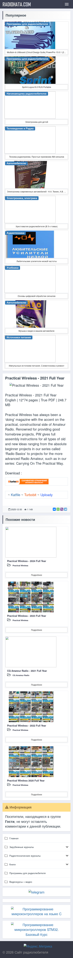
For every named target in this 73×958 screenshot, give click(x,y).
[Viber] (61, 509)
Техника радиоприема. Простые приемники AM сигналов (36, 156)
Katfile (15, 494)
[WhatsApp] (58, 509)
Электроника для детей (36, 121)
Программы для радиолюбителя (27, 873)
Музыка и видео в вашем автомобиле (36, 330)
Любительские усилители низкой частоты (36, 261)
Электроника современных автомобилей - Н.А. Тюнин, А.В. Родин (37, 191)
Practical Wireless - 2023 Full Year (26, 615)
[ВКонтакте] (54, 509)
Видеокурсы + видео (20, 881)
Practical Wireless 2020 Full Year (25, 780)
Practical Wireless (20, 565)
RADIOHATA (17, 4)
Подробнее (36, 574)
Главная (14, 838)
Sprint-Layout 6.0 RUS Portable (36, 87)
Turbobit (30, 494)
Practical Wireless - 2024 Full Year (26, 561)
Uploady (46, 494)
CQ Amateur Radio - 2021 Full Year (27, 670)
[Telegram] (65, 509)
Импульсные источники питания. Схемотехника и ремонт (36, 365)
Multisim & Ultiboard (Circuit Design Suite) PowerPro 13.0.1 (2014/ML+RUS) (37, 52)
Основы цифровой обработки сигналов (36, 295)
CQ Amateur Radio (21, 675)
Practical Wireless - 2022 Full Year (26, 725)
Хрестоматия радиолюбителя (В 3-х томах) (37, 226)
